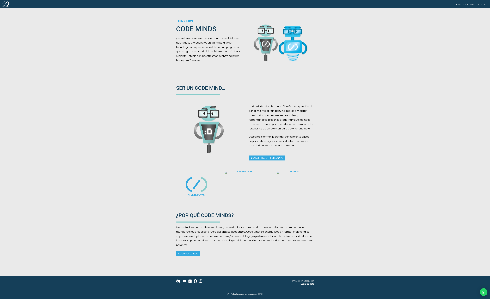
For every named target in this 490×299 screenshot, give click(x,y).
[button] (483, 292)
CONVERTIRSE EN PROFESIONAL (267, 157)
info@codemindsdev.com (303, 281)
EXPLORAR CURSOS (188, 253)
